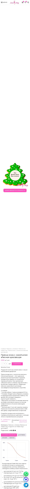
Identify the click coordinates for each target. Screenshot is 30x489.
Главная (3, 348)
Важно (12, 437)
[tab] (9, 434)
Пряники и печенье (12, 348)
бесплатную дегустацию (23, 421)
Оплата (4, 437)
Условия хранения (9, 435)
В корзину (17, 363)
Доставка (21, 435)
